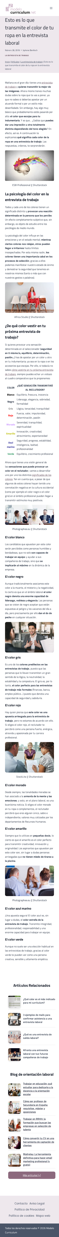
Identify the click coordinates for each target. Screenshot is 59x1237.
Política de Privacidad (30, 1209)
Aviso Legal (37, 1203)
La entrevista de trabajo (17, 55)
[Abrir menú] (51, 8)
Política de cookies (21, 1216)
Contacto (21, 1203)
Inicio (7, 61)
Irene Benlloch (31, 50)
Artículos (15, 61)
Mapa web (43, 1216)
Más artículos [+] (32, 1175)
